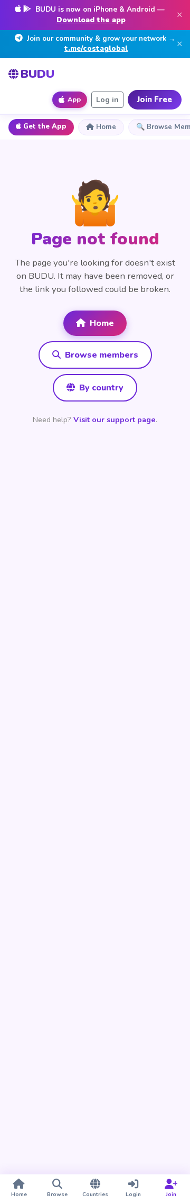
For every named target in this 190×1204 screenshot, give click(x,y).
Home (106, 127)
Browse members (100, 355)
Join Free (154, 99)
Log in (107, 100)
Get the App (44, 126)
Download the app (91, 20)
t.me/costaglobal (96, 48)
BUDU (37, 74)
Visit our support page (114, 419)
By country (100, 388)
